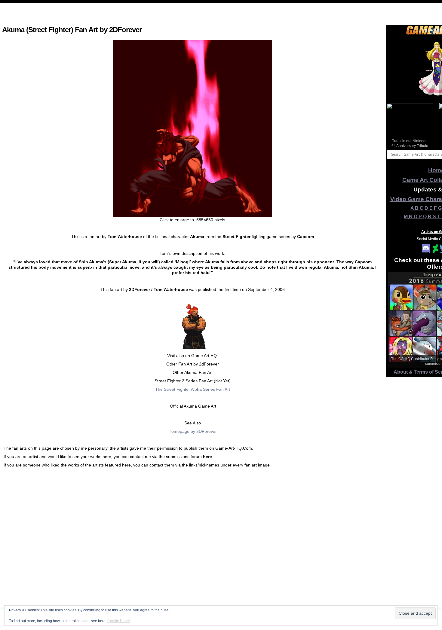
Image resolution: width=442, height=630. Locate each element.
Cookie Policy (118, 621)
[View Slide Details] (410, 126)
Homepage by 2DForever (192, 431)
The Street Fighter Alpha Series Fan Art (192, 389)
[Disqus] (192, 551)
